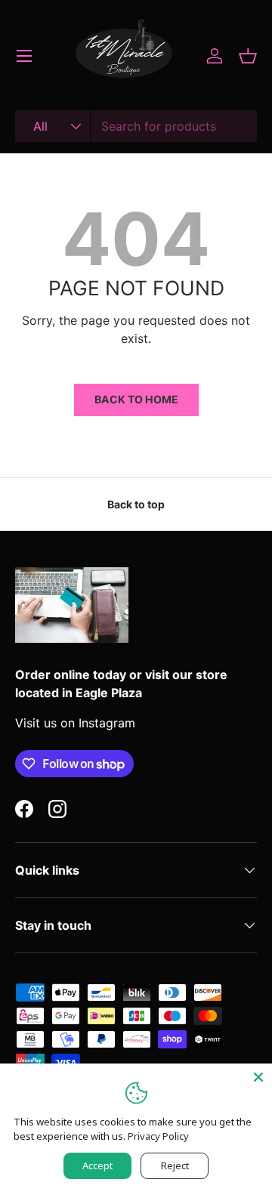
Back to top (136, 504)
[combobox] (136, 126)
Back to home (136, 399)
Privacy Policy (158, 1136)
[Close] (258, 1077)
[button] (247, 56)
